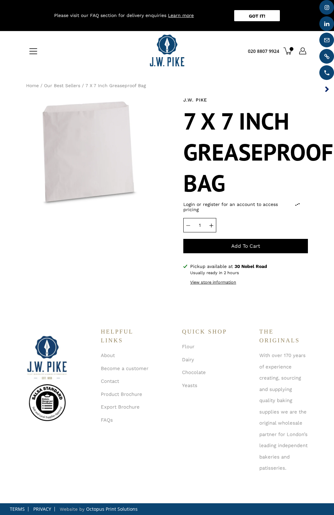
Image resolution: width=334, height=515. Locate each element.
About (108, 355)
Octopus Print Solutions (112, 509)
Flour (188, 347)
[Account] (302, 51)
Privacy (42, 509)
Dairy (188, 360)
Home (32, 85)
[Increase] (211, 225)
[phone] (326, 72)
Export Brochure (120, 407)
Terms (17, 509)
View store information (213, 282)
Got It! (257, 16)
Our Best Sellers (62, 85)
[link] (326, 56)
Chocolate (194, 372)
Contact (110, 381)
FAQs (107, 420)
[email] (326, 40)
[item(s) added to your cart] (288, 51)
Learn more (181, 15)
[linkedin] (326, 23)
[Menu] (33, 51)
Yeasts (189, 385)
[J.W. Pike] (167, 51)
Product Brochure (121, 394)
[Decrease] (188, 225)
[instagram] (326, 7)
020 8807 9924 (263, 51)
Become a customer (124, 368)
